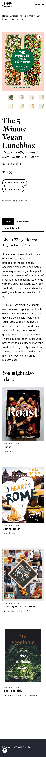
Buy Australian (13, 189)
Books (14, 201)
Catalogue (14, 16)
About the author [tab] (13, 228)
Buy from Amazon (14, 182)
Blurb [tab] (8, 221)
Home (5, 16)
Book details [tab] (23, 221)
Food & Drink (27, 16)
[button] (39, 37)
